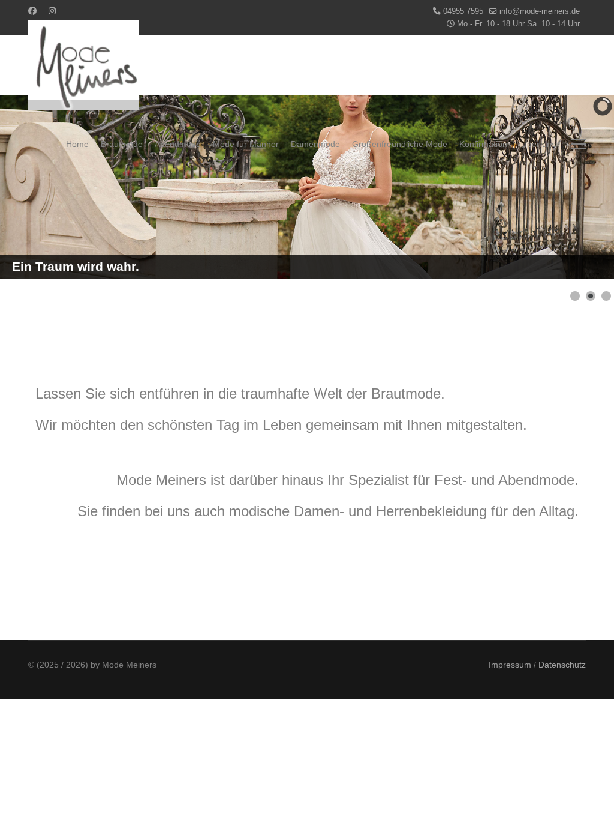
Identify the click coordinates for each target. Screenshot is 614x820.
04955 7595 (463, 11)
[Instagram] (52, 11)
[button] (575, 296)
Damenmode (315, 144)
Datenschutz (562, 664)
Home (77, 144)
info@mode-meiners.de (539, 11)
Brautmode (122, 144)
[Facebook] (32, 11)
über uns (539, 144)
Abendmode (178, 144)
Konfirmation (483, 144)
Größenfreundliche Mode (399, 144)
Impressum (510, 664)
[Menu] (578, 144)
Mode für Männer (246, 144)
